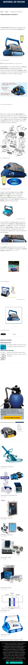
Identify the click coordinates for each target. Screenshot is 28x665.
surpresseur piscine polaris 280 (9, 495)
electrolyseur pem (5, 610)
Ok (7, 662)
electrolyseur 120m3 (6, 557)
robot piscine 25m (5, 634)
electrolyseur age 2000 (6, 534)
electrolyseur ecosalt (6, 587)
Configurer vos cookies (16, 662)
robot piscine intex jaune (7, 466)
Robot (6, 12)
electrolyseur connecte (6, 518)
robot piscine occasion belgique (19, 427)
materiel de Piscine (14, 1)
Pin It (14, 334)
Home (1, 12)
